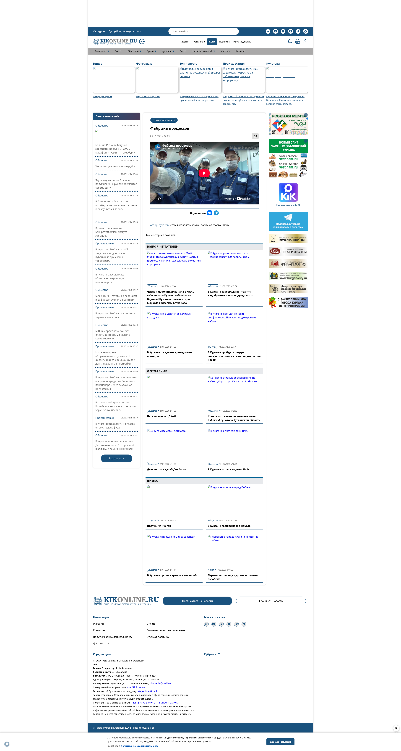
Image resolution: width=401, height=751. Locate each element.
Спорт (183, 51)
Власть (118, 51)
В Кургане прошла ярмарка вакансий (172, 575)
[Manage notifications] (6, 744)
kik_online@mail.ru (149, 691)
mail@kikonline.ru (137, 687)
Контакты (99, 630)
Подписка (224, 41)
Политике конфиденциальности (140, 745)
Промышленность (164, 120)
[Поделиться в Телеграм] (216, 213)
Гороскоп (240, 51)
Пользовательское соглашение (165, 630)
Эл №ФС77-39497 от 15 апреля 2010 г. (155, 702)
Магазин (225, 51)
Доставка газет (102, 643)
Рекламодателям (242, 41)
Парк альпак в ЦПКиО (161, 416)
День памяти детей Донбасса (166, 469)
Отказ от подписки (157, 637)
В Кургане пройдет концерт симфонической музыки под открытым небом (234, 356)
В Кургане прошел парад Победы (229, 526)
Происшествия (104, 243)
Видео (212, 41)
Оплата (151, 623)
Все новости (116, 458)
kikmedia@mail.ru (160, 683)
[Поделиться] (255, 136)
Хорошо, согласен (280, 741)
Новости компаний (203, 51)
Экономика (102, 51)
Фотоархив (199, 41)
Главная (185, 41)
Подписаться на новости (197, 601)
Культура (168, 51)
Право (151, 51)
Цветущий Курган (159, 526)
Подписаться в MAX (288, 205)
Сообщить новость (271, 601)
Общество (134, 51)
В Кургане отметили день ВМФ (228, 469)
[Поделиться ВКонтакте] (209, 213)
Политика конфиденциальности (113, 637)
